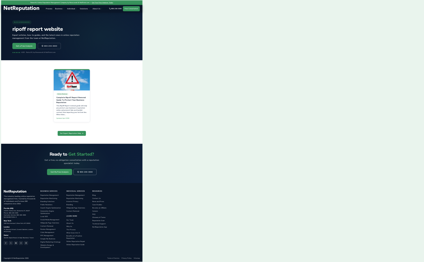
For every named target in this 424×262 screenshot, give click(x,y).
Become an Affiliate (99, 208)
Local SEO (44, 217)
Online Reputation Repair (75, 241)
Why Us (69, 226)
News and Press (98, 202)
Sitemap (137, 258)
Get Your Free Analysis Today (102, 3)
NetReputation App (99, 227)
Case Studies (97, 205)
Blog (94, 195)
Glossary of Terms (98, 217)
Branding (69, 205)
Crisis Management (47, 232)
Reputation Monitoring (48, 198)
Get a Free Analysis (24, 46)
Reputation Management (49, 195)
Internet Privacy (72, 202)
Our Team (69, 220)
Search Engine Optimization (50, 208)
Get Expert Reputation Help (70, 133)
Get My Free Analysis (59, 172)
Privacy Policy (127, 258)
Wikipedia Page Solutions (49, 223)
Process (49, 9)
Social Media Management (49, 220)
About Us (69, 223)
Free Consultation (131, 9)
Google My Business (47, 239)
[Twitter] (11, 243)
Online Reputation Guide (75, 245)
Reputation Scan (98, 221)
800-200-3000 (116, 9)
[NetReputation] (15, 191)
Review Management (48, 229)
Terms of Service (113, 258)
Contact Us (96, 198)
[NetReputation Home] (21, 8)
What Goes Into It (73, 233)
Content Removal (46, 226)
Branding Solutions (47, 202)
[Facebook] (6, 243)
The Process (71, 230)
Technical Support (99, 224)
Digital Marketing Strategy (50, 242)
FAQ (93, 214)
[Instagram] (21, 243)
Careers (95, 211)
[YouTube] (16, 243)
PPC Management (46, 236)
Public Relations (46, 205)
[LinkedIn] (26, 243)
